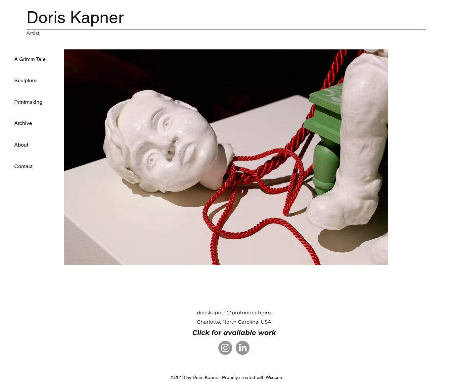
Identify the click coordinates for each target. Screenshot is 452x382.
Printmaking (28, 102)
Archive (23, 123)
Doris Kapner (75, 17)
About (21, 145)
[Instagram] (225, 348)
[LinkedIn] (242, 348)
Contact (23, 166)
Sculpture (25, 80)
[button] (226, 157)
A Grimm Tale (30, 59)
